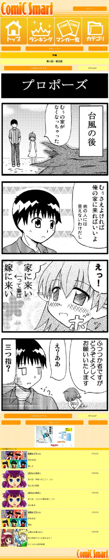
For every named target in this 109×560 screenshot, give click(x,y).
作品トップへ (54, 49)
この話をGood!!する (38, 68)
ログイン (90, 9)
